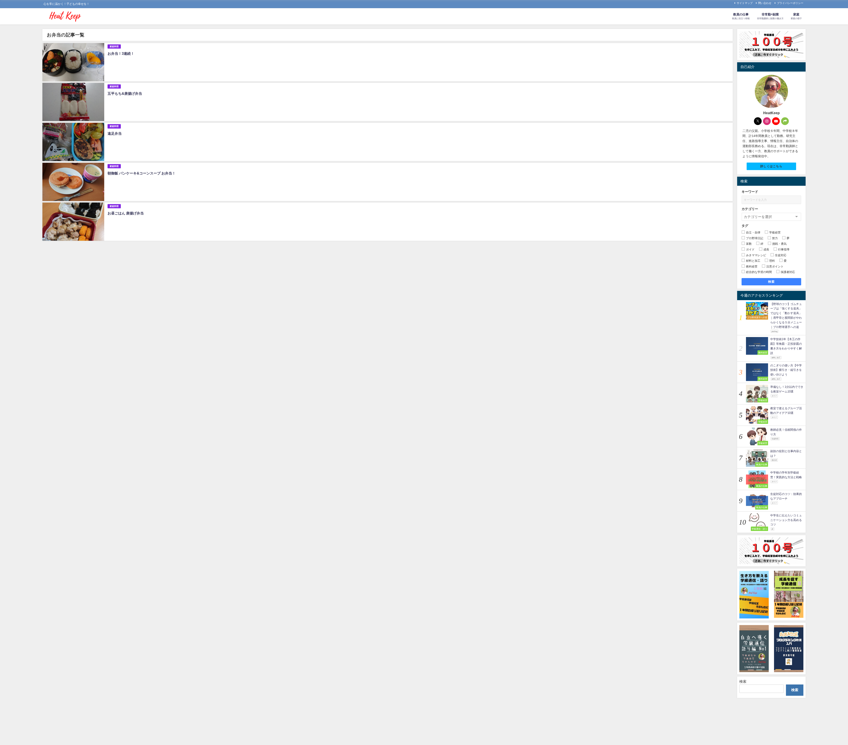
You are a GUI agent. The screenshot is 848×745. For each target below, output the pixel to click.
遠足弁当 (115, 133)
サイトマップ (745, 3)
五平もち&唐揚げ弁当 (125, 93)
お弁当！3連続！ (121, 53)
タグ (745, 225)
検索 (771, 281)
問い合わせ (764, 3)
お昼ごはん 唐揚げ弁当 (126, 213)
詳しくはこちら (771, 166)
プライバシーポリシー (790, 3)
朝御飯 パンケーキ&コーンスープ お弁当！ (142, 173)
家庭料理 (114, 46)
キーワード (750, 191)
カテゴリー (750, 208)
